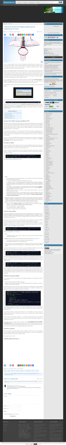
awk (15, 370)
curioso (47, 136)
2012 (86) (47, 237)
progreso (8, 371)
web (24, 437)
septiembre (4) (47, 218)
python (47, 184)
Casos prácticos (48, 127)
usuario (20, 437)
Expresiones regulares (49, 145)
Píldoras (47, 181)
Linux (18, 368)
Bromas (47, 123)
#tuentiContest (48, 113)
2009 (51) (47, 242)
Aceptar (35, 444)
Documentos (25, 2)
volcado (33, 371)
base (28, 424)
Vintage (47, 197)
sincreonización (20, 371)
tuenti (29, 436)
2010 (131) (47, 241)
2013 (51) (47, 236)
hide (16, 111)
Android (47, 117)
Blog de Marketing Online (57, 90)
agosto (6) (47, 219)
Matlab (47, 175)
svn (46, 191)
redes (12, 371)
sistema (25, 435)
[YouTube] (52, 37)
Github (47, 152)
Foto (46, 148)
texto (24, 436)
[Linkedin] (54, 37)
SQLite (47, 189)
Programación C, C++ (48, 52)
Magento (48, 180)
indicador (5, 371)
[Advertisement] (23, 14)
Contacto (38, 2)
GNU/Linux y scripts (48, 48)
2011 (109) (47, 239)
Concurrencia (48, 132)
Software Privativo (49, 188)
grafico (33, 370)
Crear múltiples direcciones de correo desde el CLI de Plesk (55, 435)
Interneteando (48, 165)
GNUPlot (47, 154)
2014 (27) (47, 234)
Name (6, 405)
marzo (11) (47, 227)
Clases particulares (49, 128)
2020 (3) (46, 205)
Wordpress (48, 200)
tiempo (26, 436)
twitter (47, 194)
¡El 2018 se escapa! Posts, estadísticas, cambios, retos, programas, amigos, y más (39, 425)
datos (28, 427)
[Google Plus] (50, 37)
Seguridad (47, 185)
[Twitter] (46, 37)
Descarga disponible (49, 139)
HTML (47, 159)
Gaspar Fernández (17, 31)
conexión (28, 426)
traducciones (48, 193)
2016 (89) (47, 212)
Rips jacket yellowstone (15, 388)
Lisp (46, 174)
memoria (26, 430)
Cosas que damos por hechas (51, 134)
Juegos (47, 169)
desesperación (29, 370)
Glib (46, 153)
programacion (22, 432)
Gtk (46, 156)
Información (19, 2)
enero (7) (46, 230)
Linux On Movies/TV (49, 172)
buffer (18, 370)
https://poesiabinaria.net (48, 253)
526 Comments (57, 440)
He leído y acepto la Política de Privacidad (52, 55)
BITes (47, 122)
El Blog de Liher (47, 95)
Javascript (47, 167)
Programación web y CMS (49, 53)
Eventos (47, 144)
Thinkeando (47, 97)
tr (24, 371)
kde (46, 170)
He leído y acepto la (12, 414)
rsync (14, 371)
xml (46, 201)
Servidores (21, 368)
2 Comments (40, 31)
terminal (21, 436)
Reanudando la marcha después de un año (52, 68)
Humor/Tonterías (49, 161)
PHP (46, 179)
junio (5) (46, 222)
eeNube (54, 92)
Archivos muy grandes (8, 115)
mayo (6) (46, 224)
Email (6, 408)
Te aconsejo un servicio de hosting (53, 32)
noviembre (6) (47, 214)
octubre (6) (47, 216)
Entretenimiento (31, 2)
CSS (46, 135)
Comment (5, 396)
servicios (29, 434)
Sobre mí (4, 427)
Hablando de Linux (48, 90)
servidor (21, 435)
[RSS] (45, 37)
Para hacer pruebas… (8, 117)
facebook (47, 147)
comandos (27, 425)
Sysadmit (54, 95)
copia (25, 370)
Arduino (47, 119)
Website (5, 411)
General (15, 368)
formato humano (14, 182)
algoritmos (47, 114)
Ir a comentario (40, 378)
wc (35, 371)
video (22, 437)
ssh (19, 436)
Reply (8, 389)
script (21, 434)
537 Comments (59, 435)
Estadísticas (48, 143)
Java (47, 166)
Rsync (5, 64)
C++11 (47, 126)
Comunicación (11, 368)
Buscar (60, 2)
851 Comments (55, 426)
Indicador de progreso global (9, 116)
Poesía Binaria (9, 2)
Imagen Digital (48, 162)
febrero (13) (47, 229)
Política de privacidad (14, 414)
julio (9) (46, 221)
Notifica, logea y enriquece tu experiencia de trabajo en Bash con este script (56, 431)
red (19, 434)
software (28, 435)
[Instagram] (55, 37)
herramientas (48, 158)
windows (27, 437)
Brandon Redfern (12, 336)
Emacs (47, 141)
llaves (40, 189)
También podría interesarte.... (9, 118)
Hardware (47, 157)
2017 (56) (47, 210)
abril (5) (46, 226)
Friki (46, 149)
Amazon (47, 116)
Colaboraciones (48, 130)
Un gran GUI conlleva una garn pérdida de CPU (12, 112)
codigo (24, 425)
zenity (37, 371)
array (26, 424)
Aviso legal (5, 430)
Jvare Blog (55, 94)
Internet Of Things (49, 163)
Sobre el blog (5, 424)
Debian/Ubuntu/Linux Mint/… (50, 138)
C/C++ (47, 125)
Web (46, 198)
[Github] (57, 37)
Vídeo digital (48, 196)
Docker (47, 140)
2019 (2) (46, 207)
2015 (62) (47, 233)
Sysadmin (46, 50)
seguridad (25, 434)
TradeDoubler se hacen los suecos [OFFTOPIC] (40, 428)
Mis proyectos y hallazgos (49, 92)
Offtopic (47, 178)
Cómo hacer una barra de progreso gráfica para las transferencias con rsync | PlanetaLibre (23, 381)
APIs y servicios (48, 118)
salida (17, 371)
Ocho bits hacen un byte (49, 94)
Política (47, 183)
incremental (37, 370)
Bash (47, 121)
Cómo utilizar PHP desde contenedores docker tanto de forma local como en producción (53, 73)
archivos (8, 370)
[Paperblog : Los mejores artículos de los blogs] (56, 106)
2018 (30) (47, 208)
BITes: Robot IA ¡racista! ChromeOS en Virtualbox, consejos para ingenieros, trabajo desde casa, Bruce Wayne (40, 436)
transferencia (27, 371)
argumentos (12, 370)
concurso (24, 426)
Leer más (39, 444)
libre (19, 430)
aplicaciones (20, 424)
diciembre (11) (47, 213)
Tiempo (47, 192)
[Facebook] (48, 37)
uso (30, 371)
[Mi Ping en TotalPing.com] (57, 102)
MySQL (47, 176)
